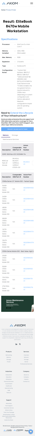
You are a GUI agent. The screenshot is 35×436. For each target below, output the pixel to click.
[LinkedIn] (16, 344)
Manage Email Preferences (17, 427)
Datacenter (9, 375)
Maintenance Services (11, 139)
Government (8, 383)
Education (8, 377)
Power (8, 361)
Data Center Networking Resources (8, 417)
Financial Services (9, 381)
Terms (30, 426)
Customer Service (9, 408)
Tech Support (8, 405)
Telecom (8, 392)
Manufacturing (9, 388)
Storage (15, 135)
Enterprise (9, 379)
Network (26, 357)
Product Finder (11, 10)
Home (3, 10)
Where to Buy (8, 410)
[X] (20, 344)
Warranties (9, 403)
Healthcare (9, 386)
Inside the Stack (8, 420)
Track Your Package (9, 412)
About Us (26, 375)
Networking (9, 355)
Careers (26, 379)
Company (26, 377)
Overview (26, 355)
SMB (9, 390)
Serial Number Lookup (9, 414)
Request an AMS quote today (17, 129)
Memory (6, 135)
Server (26, 361)
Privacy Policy (24, 426)
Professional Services (26, 364)
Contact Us (26, 381)
